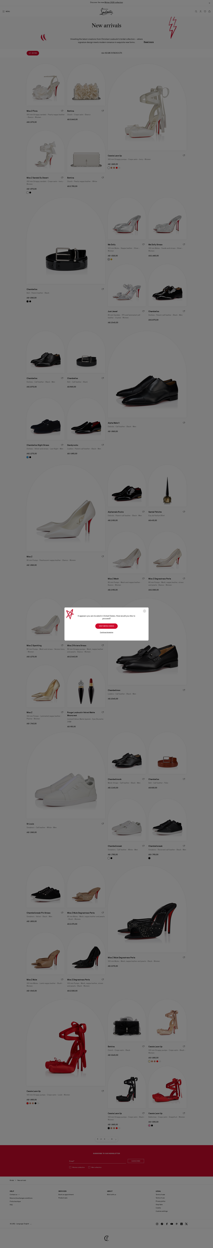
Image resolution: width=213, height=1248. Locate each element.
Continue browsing (106, 632)
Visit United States (106, 626)
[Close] (144, 611)
